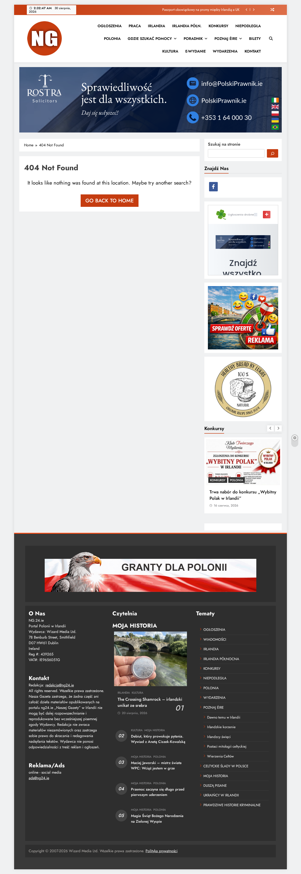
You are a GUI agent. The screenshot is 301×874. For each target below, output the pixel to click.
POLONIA (112, 38)
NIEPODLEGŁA (248, 26)
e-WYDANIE (195, 51)
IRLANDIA (156, 26)
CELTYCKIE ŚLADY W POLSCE (225, 766)
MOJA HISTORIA (154, 730)
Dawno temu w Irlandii (223, 717)
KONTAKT (253, 51)
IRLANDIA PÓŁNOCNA (221, 659)
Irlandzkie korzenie (221, 727)
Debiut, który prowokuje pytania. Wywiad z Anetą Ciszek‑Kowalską (158, 739)
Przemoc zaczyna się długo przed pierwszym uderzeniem (157, 792)
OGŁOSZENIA (110, 26)
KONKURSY (218, 26)
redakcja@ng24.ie (59, 685)
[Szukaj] (272, 153)
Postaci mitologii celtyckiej (226, 746)
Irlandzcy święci (219, 736)
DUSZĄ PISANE (215, 785)
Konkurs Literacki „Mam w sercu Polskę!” (241, 495)
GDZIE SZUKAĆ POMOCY (150, 38)
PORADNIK (193, 38)
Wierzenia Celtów (220, 756)
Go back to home (109, 200)
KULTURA (170, 51)
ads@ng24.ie (39, 778)
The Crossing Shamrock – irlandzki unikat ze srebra (150, 702)
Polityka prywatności (162, 851)
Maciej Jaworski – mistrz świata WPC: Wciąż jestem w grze (156, 765)
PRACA (135, 26)
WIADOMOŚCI (214, 639)
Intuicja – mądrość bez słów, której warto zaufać (204, 9)
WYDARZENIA (225, 51)
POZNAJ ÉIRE (225, 38)
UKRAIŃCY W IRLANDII (221, 795)
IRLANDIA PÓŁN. (187, 26)
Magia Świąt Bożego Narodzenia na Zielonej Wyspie (157, 818)
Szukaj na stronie (224, 144)
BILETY (255, 38)
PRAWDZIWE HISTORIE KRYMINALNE (232, 805)
